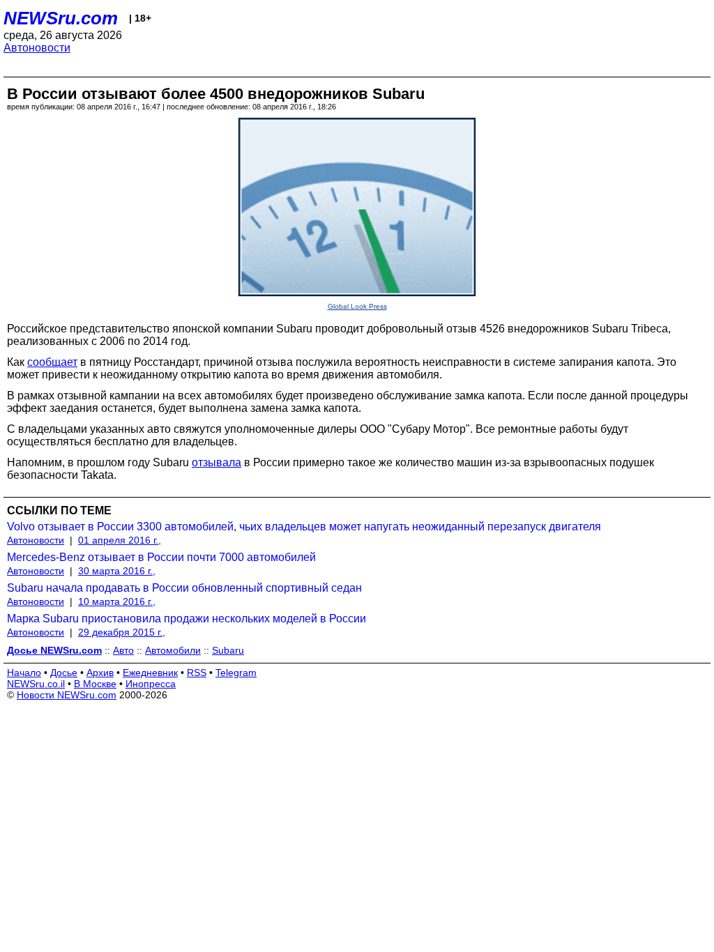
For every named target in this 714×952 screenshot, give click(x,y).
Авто (123, 650)
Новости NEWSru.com (66, 694)
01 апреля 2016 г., (119, 540)
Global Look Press (357, 306)
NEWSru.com (60, 18)
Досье (63, 672)
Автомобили (173, 650)
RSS (196, 672)
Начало (24, 672)
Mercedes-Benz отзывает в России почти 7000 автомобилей (161, 557)
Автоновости (36, 48)
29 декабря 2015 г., (121, 632)
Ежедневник (150, 672)
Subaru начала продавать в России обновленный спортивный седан (184, 588)
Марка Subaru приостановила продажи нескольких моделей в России (186, 618)
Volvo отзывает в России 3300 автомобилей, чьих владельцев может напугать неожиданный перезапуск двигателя (304, 526)
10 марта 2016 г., (116, 601)
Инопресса (151, 683)
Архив (100, 672)
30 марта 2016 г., (116, 570)
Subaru (228, 650)
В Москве (95, 683)
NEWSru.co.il (36, 683)
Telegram (236, 672)
